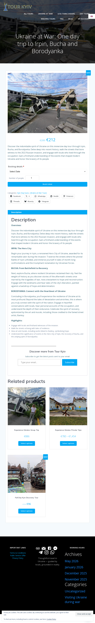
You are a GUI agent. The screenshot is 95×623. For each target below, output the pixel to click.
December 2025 (76, 573)
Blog (70, 19)
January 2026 (74, 567)
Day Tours (85, 14)
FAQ (61, 19)
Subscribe (69, 362)
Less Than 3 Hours (66, 14)
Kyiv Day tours (23, 193)
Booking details (16, 166)
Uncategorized (75, 591)
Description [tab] (16, 212)
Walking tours (48, 19)
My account (84, 19)
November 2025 (76, 579)
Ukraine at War (45, 14)
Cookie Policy (51, 619)
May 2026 (71, 561)
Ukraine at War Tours (38, 193)
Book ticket (47, 184)
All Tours (28, 14)
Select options (27, 443)
